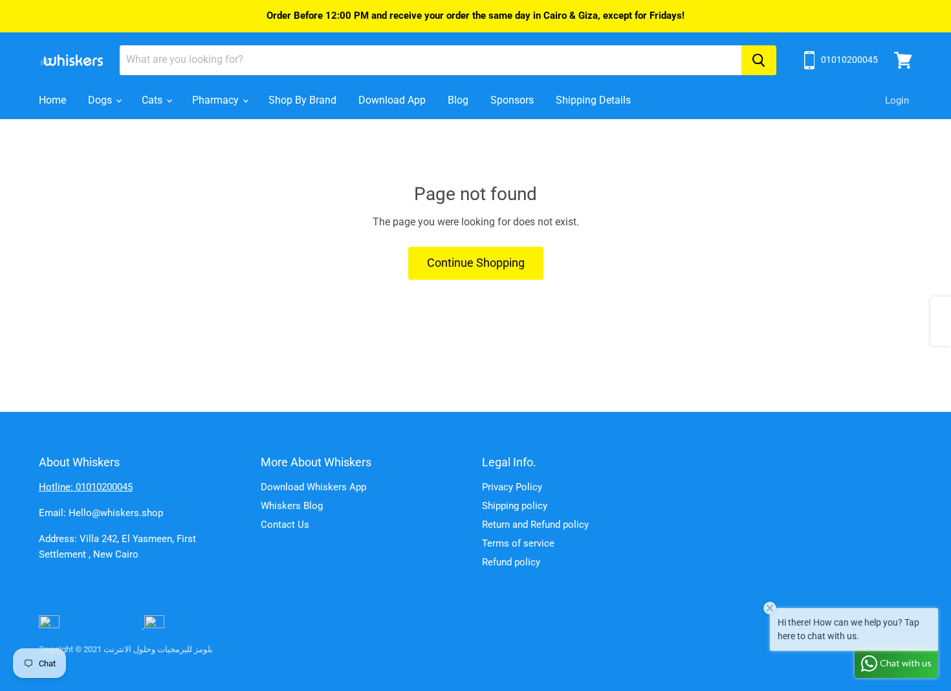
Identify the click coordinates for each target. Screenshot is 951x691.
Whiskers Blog (292, 506)
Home (52, 100)
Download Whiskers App (313, 487)
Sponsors (512, 100)
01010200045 (849, 59)
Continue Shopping (476, 262)
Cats (153, 100)
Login (897, 100)
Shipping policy (514, 506)
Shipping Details (593, 100)
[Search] (758, 60)
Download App (392, 100)
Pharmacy (216, 100)
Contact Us (285, 524)
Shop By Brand (302, 100)
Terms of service (518, 543)
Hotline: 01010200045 (86, 487)
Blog (458, 100)
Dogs (101, 100)
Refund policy (511, 562)
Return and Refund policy (535, 524)
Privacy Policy (512, 487)
